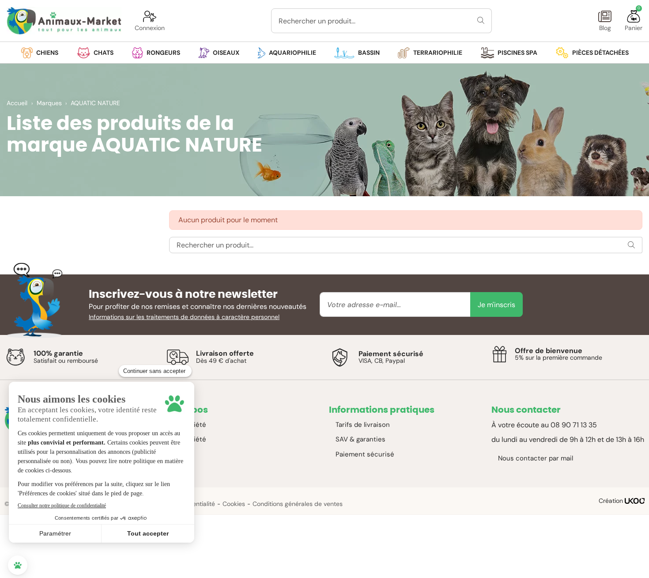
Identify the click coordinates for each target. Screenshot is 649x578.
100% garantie (58, 353)
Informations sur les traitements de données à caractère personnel (184, 317)
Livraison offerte (225, 353)
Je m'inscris (496, 304)
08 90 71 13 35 (574, 425)
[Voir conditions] (15, 357)
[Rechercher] (481, 20)
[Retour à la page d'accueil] (64, 20)
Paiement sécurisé (390, 353)
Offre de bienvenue (548, 350)
